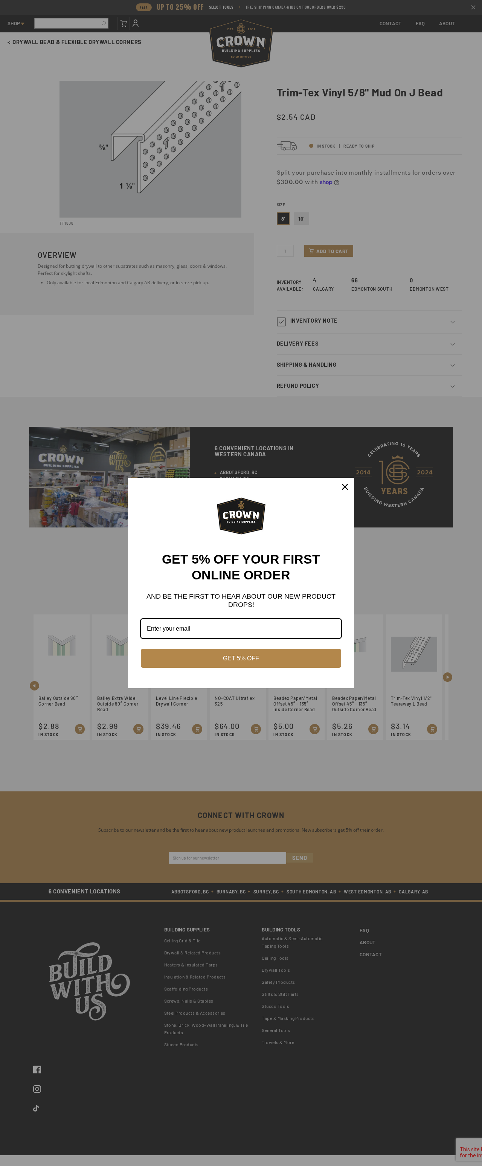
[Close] (345, 487)
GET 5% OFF (241, 658)
